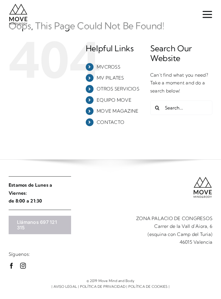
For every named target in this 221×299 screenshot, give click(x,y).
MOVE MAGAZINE (117, 111)
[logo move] (18, 5)
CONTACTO (110, 122)
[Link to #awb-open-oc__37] (207, 14)
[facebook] (11, 266)
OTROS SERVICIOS (118, 89)
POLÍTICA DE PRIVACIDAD (102, 286)
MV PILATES (110, 78)
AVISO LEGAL (65, 286)
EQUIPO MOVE (114, 100)
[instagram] (23, 266)
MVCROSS (108, 67)
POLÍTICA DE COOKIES (148, 286)
